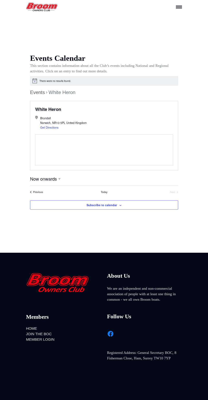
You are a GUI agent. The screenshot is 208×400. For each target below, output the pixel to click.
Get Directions (49, 127)
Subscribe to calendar (102, 205)
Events (37, 92)
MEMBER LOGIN (40, 339)
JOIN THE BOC (39, 334)
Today (104, 192)
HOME (31, 328)
